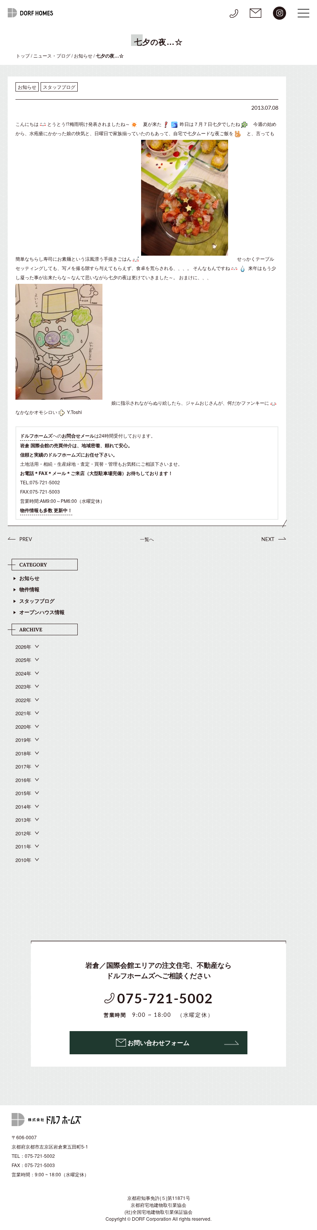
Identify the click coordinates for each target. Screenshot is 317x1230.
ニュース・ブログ (51, 55)
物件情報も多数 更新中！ (46, 510)
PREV (25, 539)
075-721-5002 (159, 1005)
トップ (23, 55)
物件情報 (29, 589)
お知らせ (83, 55)
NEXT (267, 539)
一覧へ (147, 539)
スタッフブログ (37, 600)
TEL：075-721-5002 (33, 1155)
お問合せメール (78, 435)
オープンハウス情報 (42, 612)
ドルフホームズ (36, 435)
